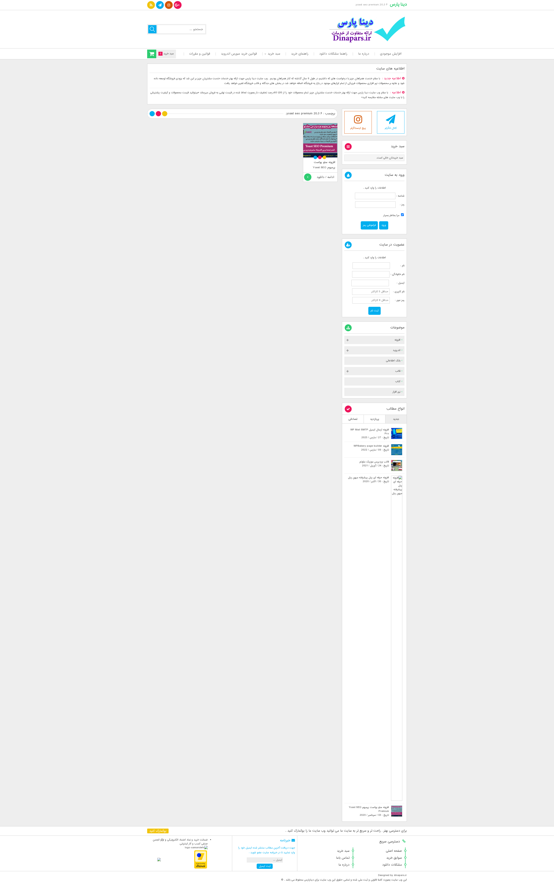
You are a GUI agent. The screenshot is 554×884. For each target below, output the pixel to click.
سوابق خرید (394, 857)
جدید (396, 419)
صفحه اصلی (394, 850)
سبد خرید (274, 53)
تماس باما (342, 857)
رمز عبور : (397, 300)
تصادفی (353, 419)
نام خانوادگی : (397, 274)
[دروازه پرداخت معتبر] (200, 868)
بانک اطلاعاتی (393, 361)
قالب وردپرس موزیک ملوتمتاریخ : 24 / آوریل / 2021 (374, 464)
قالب (397, 371)
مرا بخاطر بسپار (391, 215)
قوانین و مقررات (199, 53)
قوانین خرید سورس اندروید (239, 53)
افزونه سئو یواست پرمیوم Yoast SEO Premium (324, 167)
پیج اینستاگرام (358, 128)
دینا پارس (398, 4)
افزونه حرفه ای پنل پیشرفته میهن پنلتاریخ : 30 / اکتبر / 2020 (368, 479)
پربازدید (374, 419)
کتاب (397, 381)
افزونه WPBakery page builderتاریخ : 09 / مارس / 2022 (371, 448)
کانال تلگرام (391, 128)
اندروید (396, 350)
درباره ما (363, 53)
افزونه (397, 340)
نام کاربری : (397, 292)
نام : (397, 266)
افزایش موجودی (390, 53)
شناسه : (399, 196)
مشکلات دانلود (392, 864)
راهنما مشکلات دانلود (333, 53)
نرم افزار (396, 392)
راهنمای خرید (299, 53)
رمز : (400, 205)
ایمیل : (397, 283)
